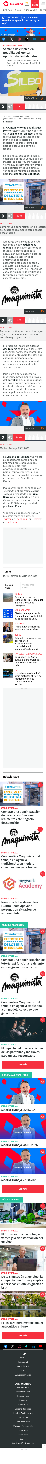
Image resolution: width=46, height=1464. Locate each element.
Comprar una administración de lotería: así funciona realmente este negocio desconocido (23, 230)
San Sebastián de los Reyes (28, 654)
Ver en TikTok (26, 1347)
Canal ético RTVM (23, 1422)
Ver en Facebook (5, 1347)
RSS (43, 98)
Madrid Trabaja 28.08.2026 (23, 1126)
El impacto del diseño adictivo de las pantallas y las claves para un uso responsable (23, 1029)
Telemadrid (23, 1362)
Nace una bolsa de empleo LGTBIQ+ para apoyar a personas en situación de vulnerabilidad (23, 883)
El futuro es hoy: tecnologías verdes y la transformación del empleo (23, 1215)
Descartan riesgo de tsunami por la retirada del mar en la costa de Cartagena (8, 597)
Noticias (7, 10)
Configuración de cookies (23, 1443)
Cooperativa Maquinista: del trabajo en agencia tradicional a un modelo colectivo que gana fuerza (22, 334)
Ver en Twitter (12, 1347)
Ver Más (23, 1065)
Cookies (23, 1439)
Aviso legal (23, 1435)
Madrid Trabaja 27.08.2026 (23, 1161)
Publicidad (23, 1405)
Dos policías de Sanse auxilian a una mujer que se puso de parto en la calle (8, 657)
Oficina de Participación (23, 1426)
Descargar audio (37, 98)
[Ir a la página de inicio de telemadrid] (13, 3)
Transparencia (23, 1396)
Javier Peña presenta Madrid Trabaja (23, 32)
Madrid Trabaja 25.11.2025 (14, 448)
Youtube (42, 39)
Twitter (11, 39)
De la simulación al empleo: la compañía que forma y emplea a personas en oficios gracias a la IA (23, 1258)
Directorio (23, 1400)
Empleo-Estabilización (23, 1413)
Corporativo (23, 1384)
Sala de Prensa (23, 1387)
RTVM (23, 1354)
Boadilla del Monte (14, 45)
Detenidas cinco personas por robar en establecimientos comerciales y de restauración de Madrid (8, 638)
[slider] (29, 109)
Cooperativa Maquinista (23, 296)
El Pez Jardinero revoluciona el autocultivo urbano (22, 1324)
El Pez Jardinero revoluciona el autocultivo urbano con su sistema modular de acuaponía (23, 1304)
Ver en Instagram (19, 1346)
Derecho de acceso (23, 1409)
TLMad (18, 10)
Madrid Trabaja (22, 610)
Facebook (4, 39)
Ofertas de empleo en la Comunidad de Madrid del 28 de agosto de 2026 (8, 613)
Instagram (19, 39)
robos (18, 635)
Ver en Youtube (40, 1346)
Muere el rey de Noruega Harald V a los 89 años (8, 627)
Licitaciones (23, 1418)
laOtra (23, 1371)
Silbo (23, 83)
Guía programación (23, 1375)
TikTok (27, 39)
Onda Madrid (30, 10)
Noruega (19, 624)
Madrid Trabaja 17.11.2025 (23, 413)
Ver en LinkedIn (33, 1346)
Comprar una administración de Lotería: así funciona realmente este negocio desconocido (23, 192)
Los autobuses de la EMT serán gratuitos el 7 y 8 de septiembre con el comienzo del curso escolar (8, 673)
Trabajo (14, 576)
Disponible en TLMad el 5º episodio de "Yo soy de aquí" (20, 20)
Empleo (6, 576)
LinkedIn (34, 39)
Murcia (18, 594)
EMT (16, 670)
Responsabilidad (23, 1392)
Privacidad (23, 1430)
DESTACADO (12, 17)
